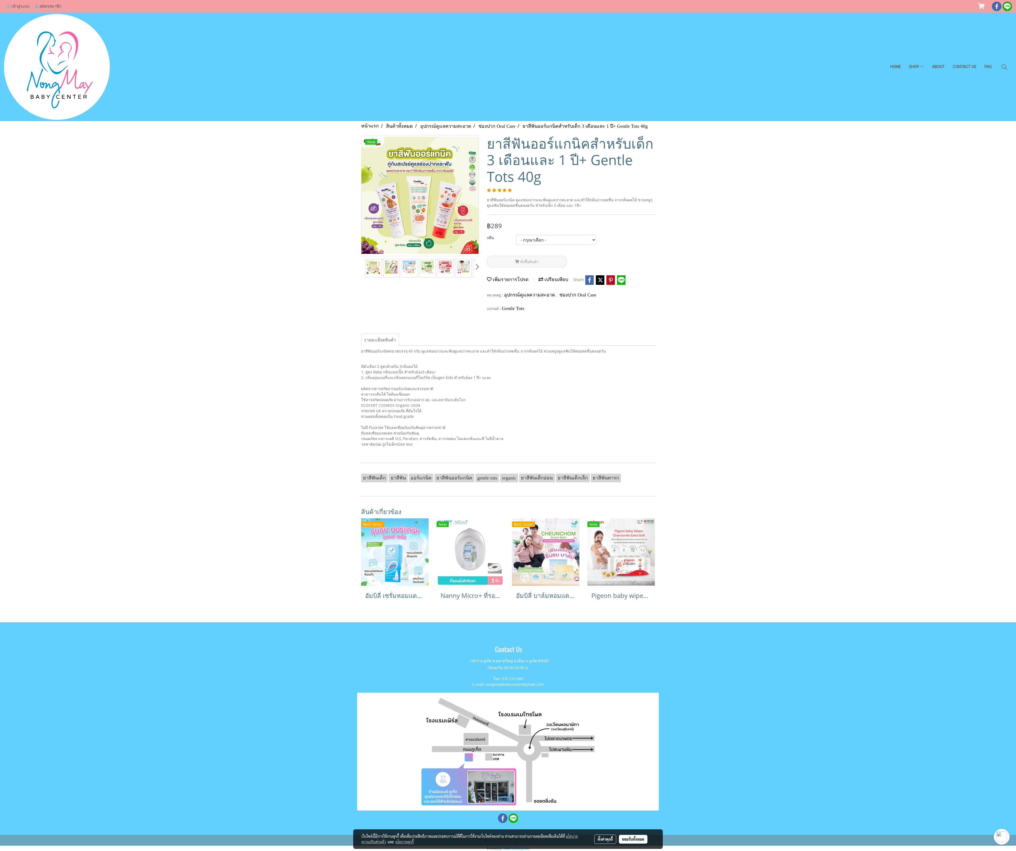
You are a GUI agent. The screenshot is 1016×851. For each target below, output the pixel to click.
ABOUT (938, 66)
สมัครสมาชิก (49, 6)
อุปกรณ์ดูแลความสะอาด (530, 295)
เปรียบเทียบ (555, 279)
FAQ (988, 66)
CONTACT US (964, 66)
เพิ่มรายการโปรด (510, 279)
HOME (895, 66)
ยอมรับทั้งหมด (633, 839)
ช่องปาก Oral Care (577, 295)
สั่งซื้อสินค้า (529, 261)
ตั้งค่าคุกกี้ (605, 839)
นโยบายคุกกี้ (404, 841)
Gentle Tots (513, 308)
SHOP (914, 66)
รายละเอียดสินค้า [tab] (380, 340)
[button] (1004, 67)
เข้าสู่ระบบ (20, 6)
